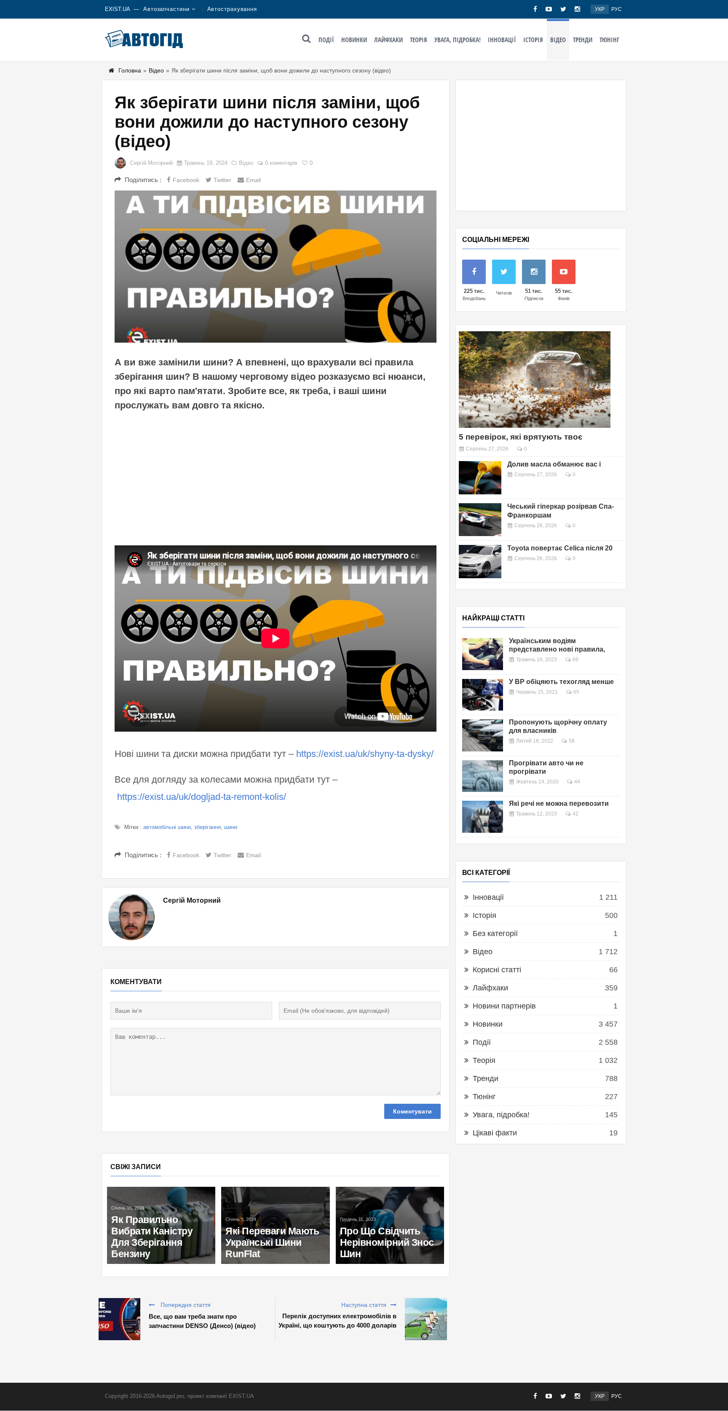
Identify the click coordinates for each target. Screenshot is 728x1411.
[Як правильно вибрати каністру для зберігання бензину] (161, 1225)
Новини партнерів (504, 1006)
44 (577, 782)
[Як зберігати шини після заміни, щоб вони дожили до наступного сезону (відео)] (275, 266)
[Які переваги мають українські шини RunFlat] (275, 1225)
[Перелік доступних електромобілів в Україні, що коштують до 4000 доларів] (426, 1319)
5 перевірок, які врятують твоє (521, 436)
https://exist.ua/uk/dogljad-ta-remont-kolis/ (201, 796)
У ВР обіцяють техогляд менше (561, 681)
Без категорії (495, 933)
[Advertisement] (275, 478)
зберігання (207, 827)
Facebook (186, 180)
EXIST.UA (117, 9)
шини (230, 827)
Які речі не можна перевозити (559, 803)
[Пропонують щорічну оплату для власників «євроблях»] (482, 735)
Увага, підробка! (457, 39)
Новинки (354, 39)
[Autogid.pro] (144, 39)
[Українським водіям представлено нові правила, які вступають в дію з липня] (482, 654)
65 (576, 692)
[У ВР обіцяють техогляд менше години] (482, 695)
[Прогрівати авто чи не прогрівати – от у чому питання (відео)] (482, 776)
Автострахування (232, 9)
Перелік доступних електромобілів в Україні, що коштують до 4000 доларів (337, 1320)
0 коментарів (281, 163)
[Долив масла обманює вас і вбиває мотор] (480, 477)
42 (575, 814)
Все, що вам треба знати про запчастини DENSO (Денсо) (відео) (202, 1321)
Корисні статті (497, 970)
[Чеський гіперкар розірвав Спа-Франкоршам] (480, 520)
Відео (558, 39)
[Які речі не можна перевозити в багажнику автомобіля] (482, 817)
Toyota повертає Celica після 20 (560, 548)
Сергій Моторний (151, 163)
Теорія (418, 39)
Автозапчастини (166, 9)
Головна (129, 70)
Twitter (222, 180)
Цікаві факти (495, 1133)
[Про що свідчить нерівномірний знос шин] (390, 1225)
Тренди (582, 39)
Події (326, 39)
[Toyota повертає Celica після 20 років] (480, 561)
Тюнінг (609, 39)
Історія (533, 39)
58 (572, 741)
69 (575, 660)
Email (253, 180)
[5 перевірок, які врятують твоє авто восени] (534, 379)
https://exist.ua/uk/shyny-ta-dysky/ (365, 753)
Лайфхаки (388, 39)
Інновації (502, 39)
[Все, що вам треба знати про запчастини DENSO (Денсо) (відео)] (119, 1319)
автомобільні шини (167, 827)
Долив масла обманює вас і (554, 464)
